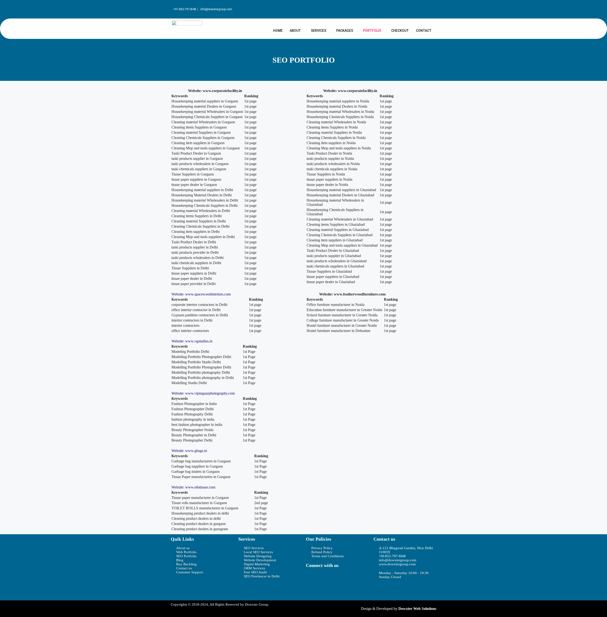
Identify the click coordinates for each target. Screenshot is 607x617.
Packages (344, 30)
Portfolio (372, 30)
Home (278, 30)
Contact (424, 30)
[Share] (591, 5)
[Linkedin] (354, 578)
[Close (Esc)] (602, 5)
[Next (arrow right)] (598, 308)
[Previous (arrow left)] (8, 308)
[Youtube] (326, 591)
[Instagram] (340, 578)
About (295, 30)
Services (318, 30)
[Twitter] (326, 578)
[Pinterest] (312, 591)
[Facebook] (312, 578)
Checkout (400, 30)
